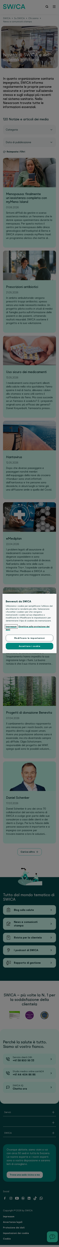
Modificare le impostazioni (29, 638)
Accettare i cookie (29, 646)
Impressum (11, 626)
